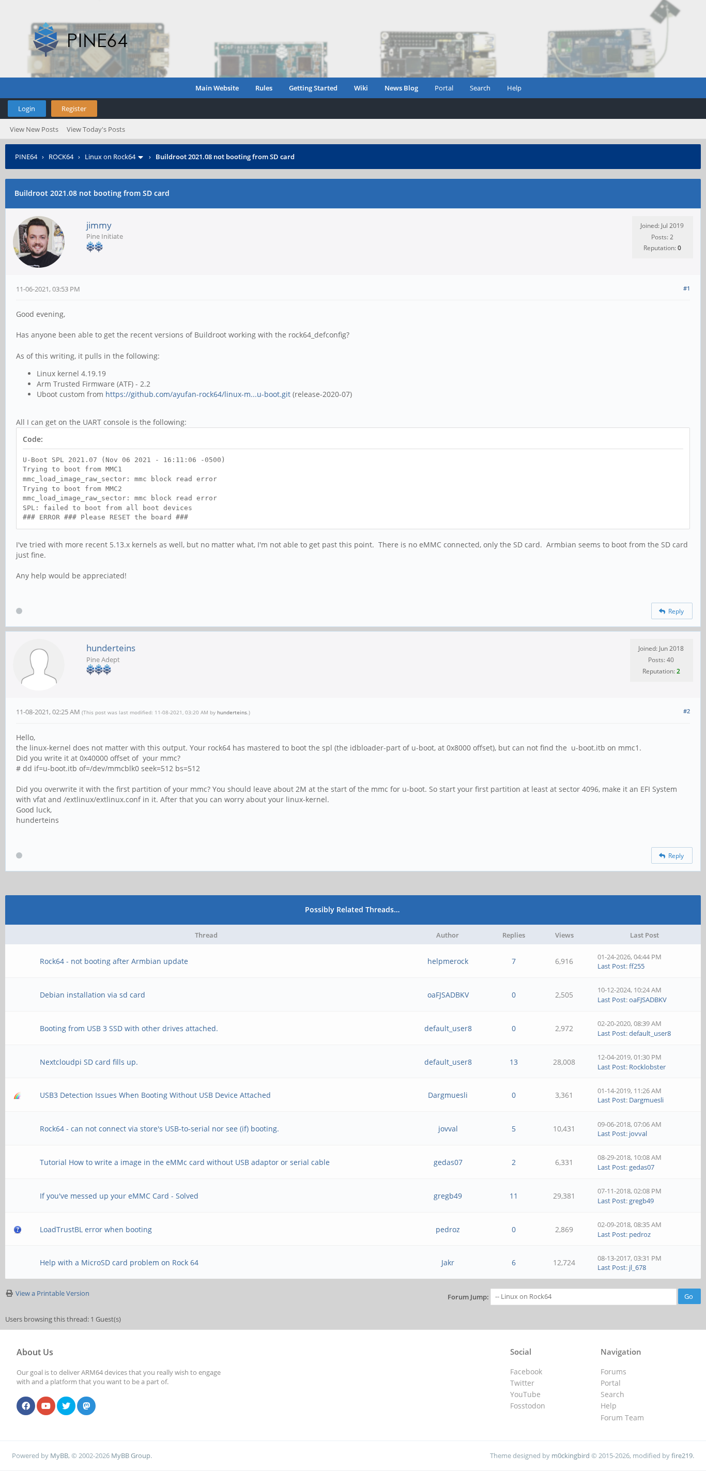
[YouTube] (46, 1406)
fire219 (682, 1455)
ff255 (636, 966)
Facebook (526, 1371)
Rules (263, 88)
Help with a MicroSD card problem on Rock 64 (119, 1262)
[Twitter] (66, 1406)
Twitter (522, 1383)
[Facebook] (26, 1406)
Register (74, 108)
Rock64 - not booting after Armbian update (114, 961)
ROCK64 (61, 156)
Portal (444, 88)
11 (514, 1196)
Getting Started (313, 88)
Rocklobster (647, 1066)
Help (514, 88)
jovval (448, 1128)
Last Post (611, 966)
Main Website (217, 88)
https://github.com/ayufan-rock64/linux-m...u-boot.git (197, 394)
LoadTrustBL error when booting (96, 1229)
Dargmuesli (448, 1095)
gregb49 (448, 1196)
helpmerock (447, 961)
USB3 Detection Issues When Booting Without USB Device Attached (155, 1095)
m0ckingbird (570, 1455)
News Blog (401, 88)
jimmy (99, 225)
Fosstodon (527, 1406)
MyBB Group (130, 1455)
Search (480, 88)
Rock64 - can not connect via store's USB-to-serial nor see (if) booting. (159, 1128)
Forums (613, 1371)
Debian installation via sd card (92, 995)
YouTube (525, 1394)
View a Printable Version (52, 1293)
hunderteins (110, 648)
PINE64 (26, 156)
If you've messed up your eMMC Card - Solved (119, 1196)
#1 (686, 288)
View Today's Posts (96, 129)
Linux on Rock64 (110, 156)
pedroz (448, 1229)
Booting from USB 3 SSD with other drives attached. (129, 1028)
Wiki (361, 88)
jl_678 (637, 1267)
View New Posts (34, 129)
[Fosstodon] (86, 1406)
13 (514, 1062)
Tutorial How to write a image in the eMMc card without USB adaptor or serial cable (185, 1162)
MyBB (59, 1455)
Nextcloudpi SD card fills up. (89, 1062)
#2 (686, 711)
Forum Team (622, 1417)
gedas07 (448, 1162)
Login (26, 108)
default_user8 (448, 1028)
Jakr (447, 1262)
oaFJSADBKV (448, 995)
